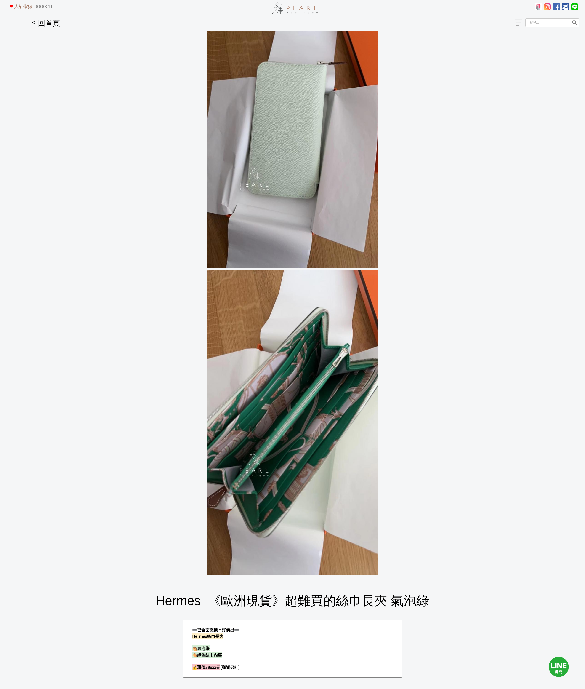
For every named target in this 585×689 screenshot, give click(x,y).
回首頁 (46, 23)
